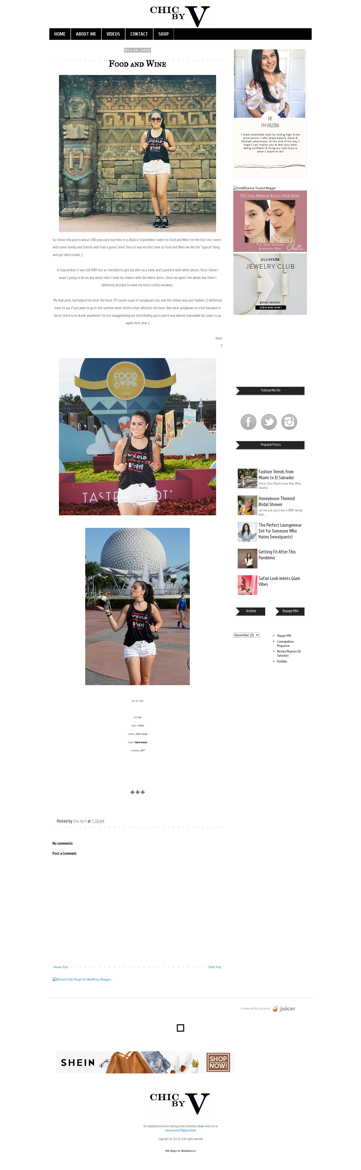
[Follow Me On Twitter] (269, 430)
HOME (60, 34)
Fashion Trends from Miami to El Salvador (276, 474)
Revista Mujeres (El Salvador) (289, 653)
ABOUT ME (86, 34)
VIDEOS (113, 34)
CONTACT (139, 34)
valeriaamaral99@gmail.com (180, 1130)
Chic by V (177, 1139)
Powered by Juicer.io (255, 1008)
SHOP (163, 34)
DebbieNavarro (188, 1151)
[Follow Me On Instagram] (289, 430)
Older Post (214, 967)
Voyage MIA (284, 635)
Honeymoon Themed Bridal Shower (277, 501)
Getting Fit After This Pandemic (277, 555)
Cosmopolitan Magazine (285, 643)
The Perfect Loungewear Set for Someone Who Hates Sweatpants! (280, 531)
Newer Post (61, 967)
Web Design (171, 1151)
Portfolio (282, 661)
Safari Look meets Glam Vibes (279, 581)
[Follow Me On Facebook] (249, 430)
